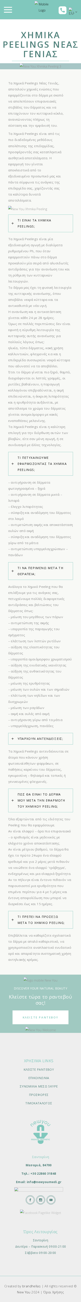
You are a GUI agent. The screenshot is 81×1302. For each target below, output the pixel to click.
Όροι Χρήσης (53, 1292)
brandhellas (31, 1286)
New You (23, 1292)
